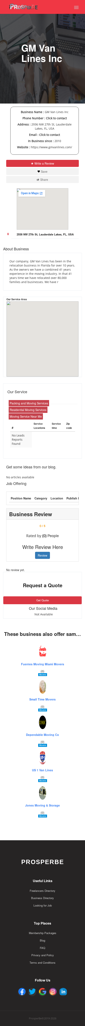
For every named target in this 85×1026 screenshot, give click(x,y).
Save (44, 171)
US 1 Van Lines (42, 770)
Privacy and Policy (42, 955)
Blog (42, 940)
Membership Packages (42, 933)
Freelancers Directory (42, 891)
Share (44, 179)
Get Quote (42, 600)
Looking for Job (42, 905)
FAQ (42, 948)
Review (42, 555)
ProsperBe (42, 861)
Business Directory (42, 898)
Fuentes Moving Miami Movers (42, 664)
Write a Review (44, 163)
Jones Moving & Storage (42, 805)
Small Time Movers (42, 699)
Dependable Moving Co (42, 734)
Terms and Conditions (42, 963)
